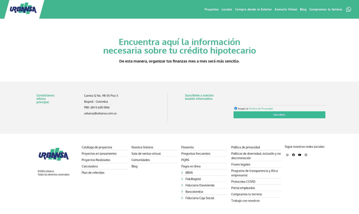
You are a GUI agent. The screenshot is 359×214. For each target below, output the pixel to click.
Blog (303, 9)
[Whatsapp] (287, 154)
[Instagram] (306, 154)
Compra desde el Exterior (253, 9)
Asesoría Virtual (286, 9)
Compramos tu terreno (325, 9)
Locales (227, 9)
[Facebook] (293, 154)
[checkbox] (277, 107)
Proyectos (212, 9)
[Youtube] (299, 154)
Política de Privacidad (261, 108)
